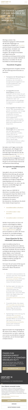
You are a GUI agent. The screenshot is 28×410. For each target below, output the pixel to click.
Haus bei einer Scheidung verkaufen (14, 277)
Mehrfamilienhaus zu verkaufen (15, 322)
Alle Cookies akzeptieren (14, 400)
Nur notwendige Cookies (14, 407)
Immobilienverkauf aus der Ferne (15, 297)
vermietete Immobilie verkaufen (13, 316)
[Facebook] (2, 384)
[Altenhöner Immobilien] (14, 377)
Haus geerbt (9, 287)
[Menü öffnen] (26, 2)
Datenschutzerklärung (6, 397)
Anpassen (14, 403)
